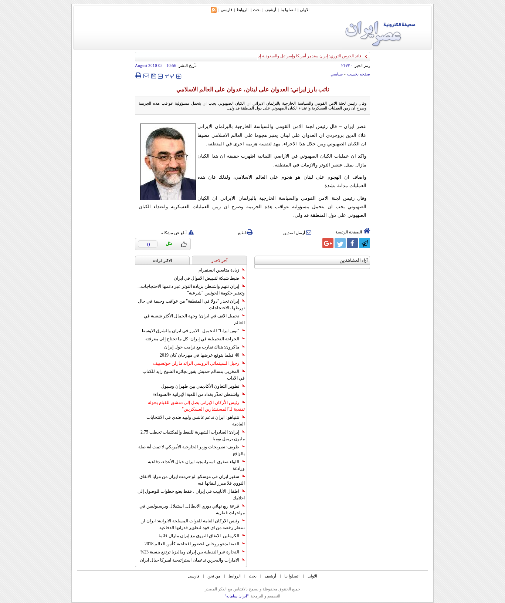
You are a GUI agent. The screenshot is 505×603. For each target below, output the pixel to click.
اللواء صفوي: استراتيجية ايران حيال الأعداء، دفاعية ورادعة (196, 465)
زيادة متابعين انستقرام (219, 270)
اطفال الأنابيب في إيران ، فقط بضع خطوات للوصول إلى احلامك (191, 495)
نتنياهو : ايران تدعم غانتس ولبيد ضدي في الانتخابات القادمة (195, 421)
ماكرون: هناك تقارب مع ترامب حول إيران (201, 347)
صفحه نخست (358, 74)
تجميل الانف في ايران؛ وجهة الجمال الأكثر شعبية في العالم (194, 319)
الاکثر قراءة (162, 260)
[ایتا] (315, 243)
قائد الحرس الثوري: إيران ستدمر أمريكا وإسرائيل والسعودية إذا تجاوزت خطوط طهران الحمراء (283, 56)
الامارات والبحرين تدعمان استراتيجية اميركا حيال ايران (189, 560)
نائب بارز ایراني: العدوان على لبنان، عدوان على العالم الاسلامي (252, 89)
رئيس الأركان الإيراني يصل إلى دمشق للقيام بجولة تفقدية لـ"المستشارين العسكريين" (196, 406)
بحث (257, 9)
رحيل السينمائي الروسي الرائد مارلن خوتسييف (196, 363)
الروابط (242, 9)
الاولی (304, 9)
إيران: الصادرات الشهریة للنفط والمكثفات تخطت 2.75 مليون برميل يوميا (192, 435)
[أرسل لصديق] (146, 75)
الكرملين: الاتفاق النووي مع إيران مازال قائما (199, 535)
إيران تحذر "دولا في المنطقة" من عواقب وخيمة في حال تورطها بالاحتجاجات (191, 304)
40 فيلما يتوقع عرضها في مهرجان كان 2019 (199, 355)
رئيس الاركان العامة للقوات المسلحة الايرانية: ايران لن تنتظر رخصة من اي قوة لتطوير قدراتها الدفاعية (192, 524)
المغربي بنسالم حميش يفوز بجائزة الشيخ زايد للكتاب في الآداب (193, 375)
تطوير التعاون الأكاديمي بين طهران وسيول (200, 386)
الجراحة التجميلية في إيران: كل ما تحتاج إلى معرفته (192, 338)
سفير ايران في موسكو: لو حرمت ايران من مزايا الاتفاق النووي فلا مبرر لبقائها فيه (192, 480)
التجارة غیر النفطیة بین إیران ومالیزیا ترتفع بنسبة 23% (189, 552)
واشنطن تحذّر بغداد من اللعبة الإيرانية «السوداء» (196, 394)
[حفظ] (153, 75)
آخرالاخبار (219, 260)
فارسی (226, 9)
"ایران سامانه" (236, 596)
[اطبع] (138, 75)
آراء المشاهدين (354, 260)
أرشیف (270, 9)
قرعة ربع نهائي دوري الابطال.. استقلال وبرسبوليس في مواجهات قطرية (192, 509)
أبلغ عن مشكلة (174, 232)
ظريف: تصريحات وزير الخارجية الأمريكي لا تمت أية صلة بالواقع (191, 450)
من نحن (213, 576)
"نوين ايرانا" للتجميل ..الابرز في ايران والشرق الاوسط (190, 330)
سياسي (337, 74)
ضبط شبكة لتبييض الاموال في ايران (206, 278)
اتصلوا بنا (288, 9)
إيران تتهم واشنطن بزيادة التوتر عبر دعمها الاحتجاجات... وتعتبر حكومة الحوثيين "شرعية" (191, 290)
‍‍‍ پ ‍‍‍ (169, 75)
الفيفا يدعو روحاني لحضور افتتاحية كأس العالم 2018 (192, 543)
